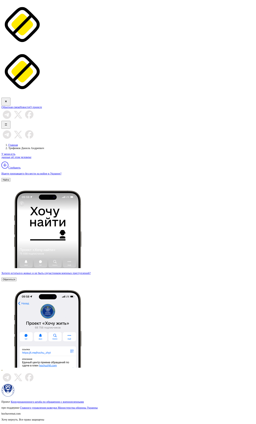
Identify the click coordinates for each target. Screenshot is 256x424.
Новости (25, 107)
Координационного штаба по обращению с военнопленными (47, 401)
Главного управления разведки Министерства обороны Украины (59, 407)
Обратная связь (10, 107)
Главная (13, 144)
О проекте (36, 107)
